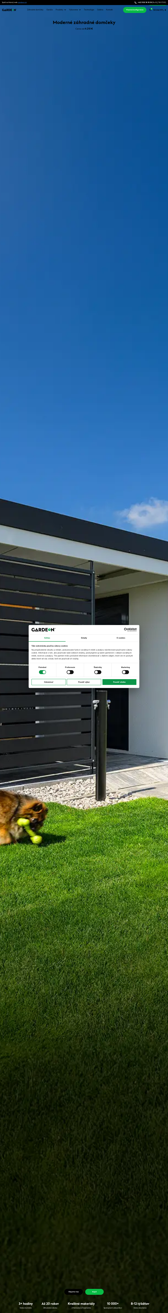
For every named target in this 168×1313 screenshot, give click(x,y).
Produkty (59, 10)
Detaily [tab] (84, 638)
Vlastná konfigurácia (134, 10)
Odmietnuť (48, 682)
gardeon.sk (22, 3)
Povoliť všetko (119, 682)
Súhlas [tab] (47, 638)
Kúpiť (94, 1292)
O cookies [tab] (121, 638)
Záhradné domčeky (35, 10)
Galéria (100, 10)
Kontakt (109, 10)
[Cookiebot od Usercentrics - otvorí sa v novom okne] (126, 630)
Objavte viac (73, 1292)
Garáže (49, 10)
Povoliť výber (84, 682)
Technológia (89, 10)
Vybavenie (73, 10)
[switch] (70, 672)
